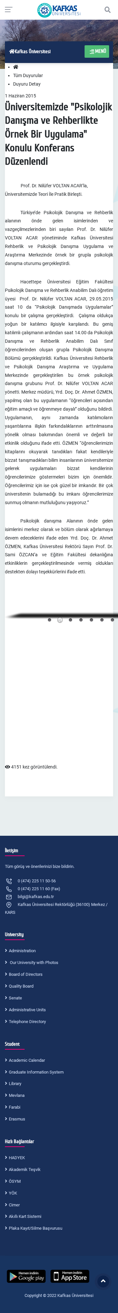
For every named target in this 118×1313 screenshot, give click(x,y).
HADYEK (17, 1157)
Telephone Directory (27, 1021)
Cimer (14, 1204)
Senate (15, 997)
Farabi (14, 1107)
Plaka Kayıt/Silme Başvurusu (35, 1228)
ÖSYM (15, 1181)
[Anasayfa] (15, 67)
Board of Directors (26, 974)
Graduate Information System (36, 1072)
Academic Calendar (27, 1060)
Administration (22, 950)
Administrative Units (27, 1009)
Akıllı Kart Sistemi (25, 1216)
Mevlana (17, 1095)
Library (15, 1083)
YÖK (13, 1193)
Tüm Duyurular (28, 75)
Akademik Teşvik (25, 1169)
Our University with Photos (33, 962)
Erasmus (17, 1119)
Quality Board (21, 986)
